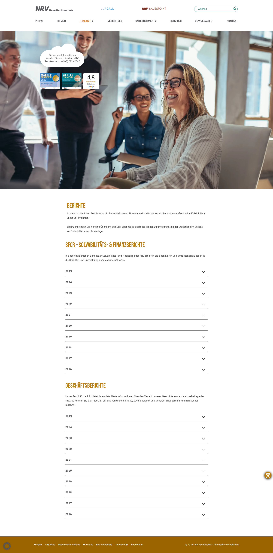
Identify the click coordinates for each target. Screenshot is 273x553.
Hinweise (88, 544)
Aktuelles (50, 544)
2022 (68, 304)
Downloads (202, 21)
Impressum (137, 544)
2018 (68, 347)
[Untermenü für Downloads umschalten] (211, 21)
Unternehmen (144, 21)
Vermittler (115, 21)
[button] (7, 546)
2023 (68, 293)
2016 (68, 369)
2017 (68, 358)
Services (176, 21)
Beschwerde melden (69, 544)
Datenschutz (121, 544)
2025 (68, 271)
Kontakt (232, 21)
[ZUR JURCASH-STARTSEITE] (85, 21)
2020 (68, 325)
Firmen (61, 21)
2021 (68, 314)
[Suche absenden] (234, 9)
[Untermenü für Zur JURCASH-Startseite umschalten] (92, 21)
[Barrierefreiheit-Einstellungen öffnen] (267, 475)
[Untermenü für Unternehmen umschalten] (155, 21)
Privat (39, 21)
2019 (68, 336)
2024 (68, 282)
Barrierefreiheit (104, 544)
